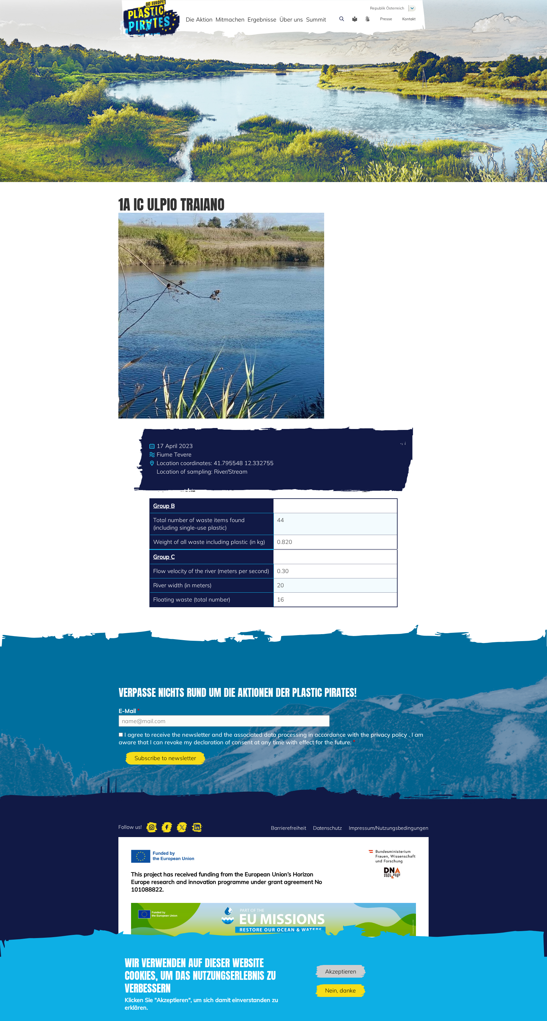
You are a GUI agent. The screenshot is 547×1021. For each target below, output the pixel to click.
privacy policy (389, 734)
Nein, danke (340, 990)
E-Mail (127, 711)
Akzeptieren (340, 971)
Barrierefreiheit (288, 828)
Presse (386, 18)
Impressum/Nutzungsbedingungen (388, 828)
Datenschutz (327, 828)
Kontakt (409, 18)
